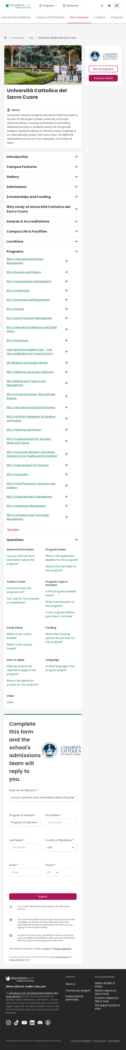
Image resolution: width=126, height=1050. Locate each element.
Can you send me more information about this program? (21, 560)
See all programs (103, 69)
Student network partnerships (74, 998)
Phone (50, 865)
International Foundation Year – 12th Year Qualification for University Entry (30, 351)
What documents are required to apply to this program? (21, 670)
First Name (53, 815)
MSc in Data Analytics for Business (28, 465)
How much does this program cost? (19, 590)
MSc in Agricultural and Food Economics (31, 407)
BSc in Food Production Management (29, 318)
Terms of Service (17, 959)
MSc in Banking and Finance (24, 429)
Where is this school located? (19, 636)
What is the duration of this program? (59, 604)
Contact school (103, 78)
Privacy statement (62, 948)
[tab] (50, 17)
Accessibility (114, 1040)
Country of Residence (59, 840)
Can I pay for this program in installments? (23, 600)
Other (10, 702)
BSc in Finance (15, 309)
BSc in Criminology (18, 290)
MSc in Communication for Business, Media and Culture (29, 441)
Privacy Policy (62, 957)
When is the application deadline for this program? (61, 558)
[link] (57, 37)
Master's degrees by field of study (105, 992)
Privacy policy (100, 1040)
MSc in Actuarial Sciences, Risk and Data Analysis (31, 396)
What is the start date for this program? (60, 568)
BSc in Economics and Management (28, 299)
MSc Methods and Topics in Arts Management (26, 383)
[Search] (102, 6)
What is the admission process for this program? (23, 682)
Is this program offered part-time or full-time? (59, 614)
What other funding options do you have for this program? (60, 638)
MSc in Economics (17, 474)
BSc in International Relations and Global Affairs (32, 329)
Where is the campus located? (19, 646)
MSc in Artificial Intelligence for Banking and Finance (31, 418)
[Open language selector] (109, 6)
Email (13, 865)
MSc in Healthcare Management (26, 506)
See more (13, 529)
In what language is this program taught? (60, 668)
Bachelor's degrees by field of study (106, 999)
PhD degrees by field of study (107, 1007)
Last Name (17, 840)
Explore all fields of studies (105, 985)
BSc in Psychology (18, 340)
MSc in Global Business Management (29, 496)
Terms (46, 948)
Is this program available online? (60, 593)
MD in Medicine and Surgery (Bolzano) (30, 372)
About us (70, 983)
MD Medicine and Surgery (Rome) (27, 362)
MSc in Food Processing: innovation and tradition (31, 485)
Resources (72, 5)
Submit (42, 896)
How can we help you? (23, 790)
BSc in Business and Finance (24, 272)
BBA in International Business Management (25, 261)
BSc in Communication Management (29, 281)
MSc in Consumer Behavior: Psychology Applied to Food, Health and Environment (32, 454)
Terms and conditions (81, 1040)
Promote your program (78, 990)
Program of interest (22, 815)
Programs (48, 5)
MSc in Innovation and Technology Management (28, 517)
